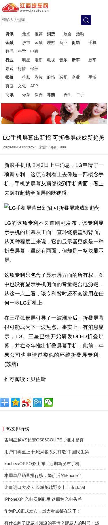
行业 (9, 60)
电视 (51, 60)
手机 (92, 42)
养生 (68, 94)
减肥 (63, 77)
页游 (9, 86)
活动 (80, 34)
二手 (80, 94)
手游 (92, 77)
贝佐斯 (38, 379)
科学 (22, 51)
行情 (22, 68)
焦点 (26, 34)
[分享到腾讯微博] (37, 402)
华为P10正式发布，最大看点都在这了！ (42, 511)
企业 (76, 77)
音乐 (63, 60)
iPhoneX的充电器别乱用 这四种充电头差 (43, 499)
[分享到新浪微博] (26, 402)
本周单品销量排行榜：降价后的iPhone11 (43, 475)
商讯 (9, 94)
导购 (9, 68)
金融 (9, 42)
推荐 (39, 34)
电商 (34, 51)
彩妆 (39, 77)
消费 (51, 34)
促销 (76, 42)
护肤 (26, 77)
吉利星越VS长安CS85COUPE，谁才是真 (44, 439)
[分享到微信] (48, 402)
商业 (63, 42)
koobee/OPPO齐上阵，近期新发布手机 (41, 463)
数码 (9, 51)
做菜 (26, 94)
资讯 (9, 34)
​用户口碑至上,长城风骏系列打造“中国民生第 (46, 451)
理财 (51, 42)
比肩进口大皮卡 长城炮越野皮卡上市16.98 (44, 487)
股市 (26, 42)
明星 (26, 60)
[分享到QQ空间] (15, 402)
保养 (34, 68)
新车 (76, 60)
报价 (9, 77)
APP (34, 86)
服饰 (51, 77)
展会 (68, 34)
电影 (39, 60)
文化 (22, 86)
